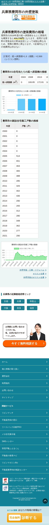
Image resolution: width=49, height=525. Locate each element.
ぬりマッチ (6, 1)
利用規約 (6, 383)
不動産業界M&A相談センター (14, 470)
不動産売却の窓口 (9, 420)
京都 (6, 301)
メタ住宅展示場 (8, 434)
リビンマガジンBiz (10, 463)
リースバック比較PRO (11, 427)
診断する (23, 518)
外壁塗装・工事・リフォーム (32, 270)
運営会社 (6, 376)
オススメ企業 (38, 274)
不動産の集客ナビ (9, 456)
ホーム (5, 362)
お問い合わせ (7, 390)
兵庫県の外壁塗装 (9, 4)
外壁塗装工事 (18, 1)
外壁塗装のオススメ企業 (33, 277)
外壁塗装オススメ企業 (34, 1)
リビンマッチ (7, 413)
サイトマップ (7, 397)
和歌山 (33, 301)
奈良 (19, 308)
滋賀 (32, 308)
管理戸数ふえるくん (10, 448)
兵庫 (19, 301)
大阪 (6, 308)
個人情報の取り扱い (10, 369)
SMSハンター (8, 441)
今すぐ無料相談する (24, 343)
